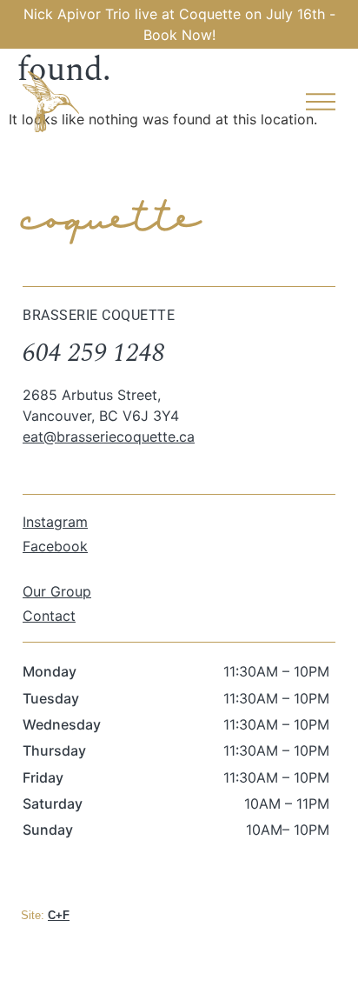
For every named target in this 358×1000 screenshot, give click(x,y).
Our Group (57, 591)
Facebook (55, 546)
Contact (49, 615)
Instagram (55, 521)
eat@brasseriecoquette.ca (109, 436)
